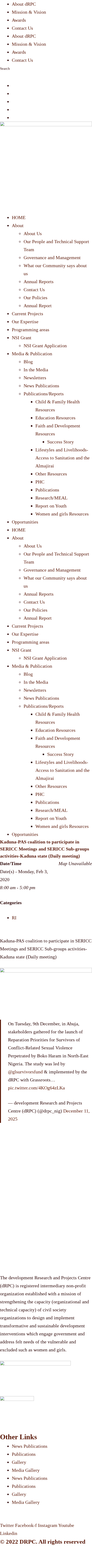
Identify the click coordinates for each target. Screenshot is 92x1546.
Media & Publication (32, 353)
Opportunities (25, 521)
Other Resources (51, 473)
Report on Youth (51, 505)
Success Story (60, 441)
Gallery (19, 1462)
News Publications (41, 385)
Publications (47, 489)
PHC (39, 481)
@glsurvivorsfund (25, 1071)
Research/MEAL (51, 497)
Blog (28, 361)
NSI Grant (21, 337)
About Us (33, 233)
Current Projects (27, 313)
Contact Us (22, 28)
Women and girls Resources (62, 513)
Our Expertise (25, 321)
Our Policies (35, 297)
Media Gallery (26, 1470)
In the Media (36, 369)
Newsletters (35, 377)
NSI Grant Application (45, 345)
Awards (19, 20)
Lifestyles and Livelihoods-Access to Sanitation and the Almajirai (62, 457)
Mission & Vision (29, 12)
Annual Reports (39, 281)
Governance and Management (52, 257)
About (18, 225)
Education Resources (55, 417)
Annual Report (38, 305)
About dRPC (24, 4)
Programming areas (30, 329)
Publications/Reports (44, 393)
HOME (18, 217)
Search (5, 68)
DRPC (28, 1541)
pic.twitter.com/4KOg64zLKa (36, 1087)
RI (14, 917)
